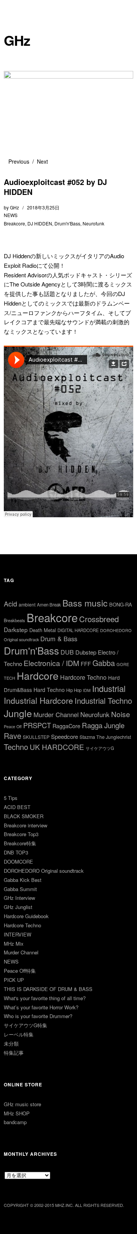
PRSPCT (37, 725)
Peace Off (13, 726)
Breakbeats (14, 620)
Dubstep (85, 652)
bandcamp (15, 1122)
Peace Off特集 (20, 970)
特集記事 (14, 1052)
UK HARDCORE (57, 747)
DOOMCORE (18, 861)
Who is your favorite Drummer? (38, 1016)
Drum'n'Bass (67, 223)
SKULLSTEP (36, 737)
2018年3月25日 (43, 207)
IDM (87, 690)
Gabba (103, 662)
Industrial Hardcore (38, 700)
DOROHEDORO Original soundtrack (44, 870)
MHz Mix (14, 943)
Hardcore (38, 675)
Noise (120, 714)
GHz (17, 40)
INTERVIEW (17, 934)
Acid (10, 603)
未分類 (11, 1043)
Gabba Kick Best (22, 879)
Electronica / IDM (51, 663)
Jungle (18, 713)
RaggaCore (66, 726)
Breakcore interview (25, 825)
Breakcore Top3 (21, 834)
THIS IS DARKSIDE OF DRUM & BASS (48, 989)
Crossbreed (99, 618)
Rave (12, 735)
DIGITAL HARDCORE (78, 630)
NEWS (11, 215)
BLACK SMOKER (23, 816)
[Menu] (13, 9)
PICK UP (14, 979)
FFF (86, 664)
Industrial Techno (103, 700)
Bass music (85, 603)
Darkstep (16, 629)
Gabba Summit (20, 889)
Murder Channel (56, 714)
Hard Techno (49, 689)
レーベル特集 (18, 1034)
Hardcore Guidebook (26, 916)
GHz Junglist (18, 907)
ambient (27, 604)
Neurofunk (93, 223)
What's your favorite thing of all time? (45, 998)
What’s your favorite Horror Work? (41, 1007)
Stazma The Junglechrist (105, 737)
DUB (67, 651)
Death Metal (42, 630)
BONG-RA (120, 604)
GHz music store (22, 1104)
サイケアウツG (100, 748)
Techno (16, 746)
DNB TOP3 (16, 852)
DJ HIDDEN (39, 223)
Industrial (109, 688)
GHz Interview (19, 897)
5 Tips (11, 797)
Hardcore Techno (83, 677)
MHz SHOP (17, 1113)
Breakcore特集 (20, 843)
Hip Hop (73, 690)
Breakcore (14, 223)
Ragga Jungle (103, 725)
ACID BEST (17, 807)
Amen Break (49, 605)
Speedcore (64, 736)
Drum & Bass (58, 638)
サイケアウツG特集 (25, 1025)
